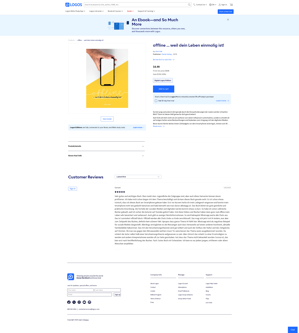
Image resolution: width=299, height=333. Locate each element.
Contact (153, 287)
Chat (293, 329)
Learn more (137, 127)
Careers (152, 291)
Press (152, 302)
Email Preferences (183, 291)
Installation (209, 287)
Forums (208, 295)
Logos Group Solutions (185, 295)
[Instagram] (79, 302)
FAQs (207, 299)
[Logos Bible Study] (73, 5)
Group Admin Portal (184, 299)
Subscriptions (182, 287)
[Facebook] (69, 302)
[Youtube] (84, 302)
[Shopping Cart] (231, 5)
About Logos (154, 284)
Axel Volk (158, 51)
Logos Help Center (211, 284)
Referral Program (155, 295)
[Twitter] (74, 302)
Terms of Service (155, 299)
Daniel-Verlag (167, 54)
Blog (207, 291)
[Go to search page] (189, 5)
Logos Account (183, 284)
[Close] (228, 19)
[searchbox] (137, 4)
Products (71, 40)
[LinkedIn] (89, 302)
